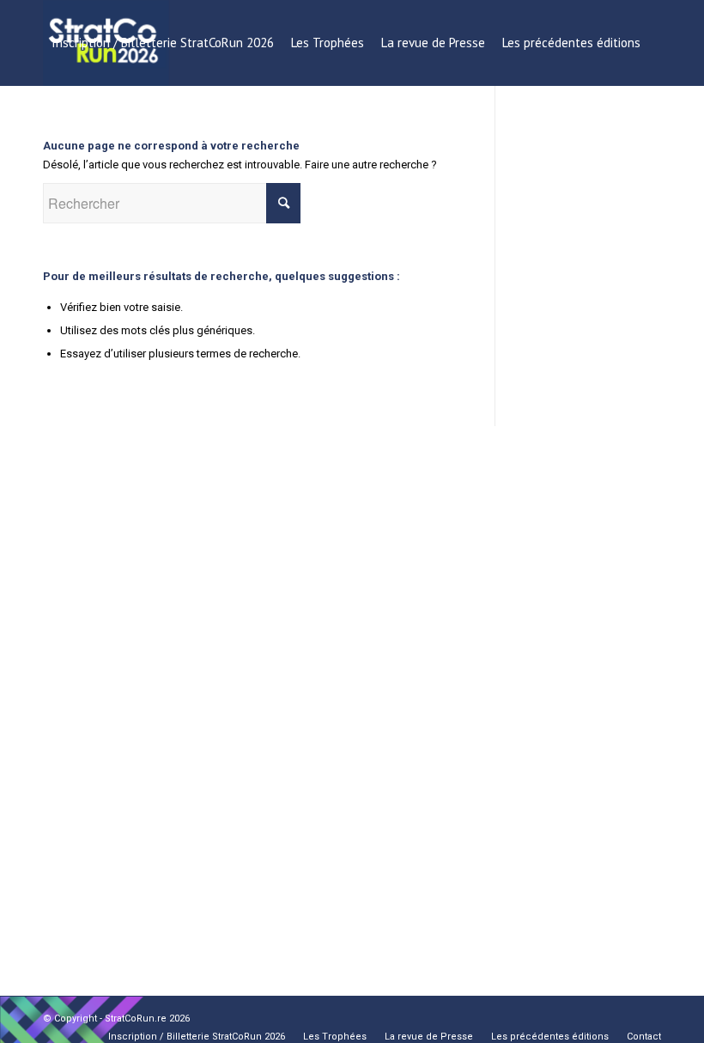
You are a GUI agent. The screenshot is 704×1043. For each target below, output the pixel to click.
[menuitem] (162, 43)
